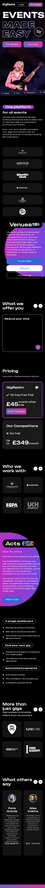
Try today (35, 5)
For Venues (12, 44)
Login (21, 5)
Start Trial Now (16, 411)
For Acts (33, 44)
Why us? (24, 268)
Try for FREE (24, 261)
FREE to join (12, 599)
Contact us (24, 275)
